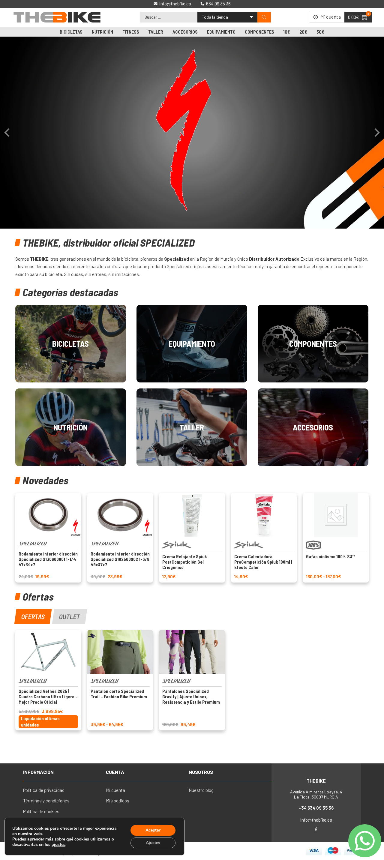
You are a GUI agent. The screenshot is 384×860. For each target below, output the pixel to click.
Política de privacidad (43, 790)
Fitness (130, 31)
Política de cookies (41, 811)
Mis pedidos (117, 800)
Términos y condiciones (46, 800)
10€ (286, 31)
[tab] (33, 616)
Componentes (259, 31)
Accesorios (185, 31)
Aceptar (153, 830)
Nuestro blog (201, 790)
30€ (320, 31)
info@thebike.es (316, 820)
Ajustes (153, 843)
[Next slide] (376, 132)
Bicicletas (71, 31)
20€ (303, 31)
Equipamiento (221, 31)
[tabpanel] (192, 680)
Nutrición (102, 31)
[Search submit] (264, 17)
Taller (155, 31)
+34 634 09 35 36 (316, 808)
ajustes (58, 844)
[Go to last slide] (7, 132)
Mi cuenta (115, 790)
